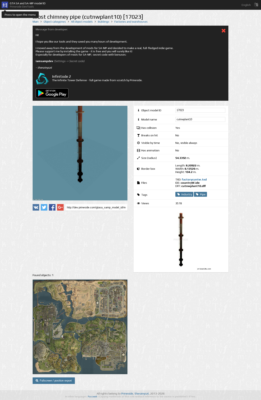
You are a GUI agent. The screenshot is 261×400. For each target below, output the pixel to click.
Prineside (127, 393)
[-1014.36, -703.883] (63, 337)
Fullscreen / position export (56, 380)
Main (36, 21)
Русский (93, 396)
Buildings (103, 21)
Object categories (55, 21)
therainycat (142, 393)
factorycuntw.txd (194, 179)
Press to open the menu (20, 14)
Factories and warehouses (131, 21)
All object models (82, 21)
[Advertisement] (80, 242)
